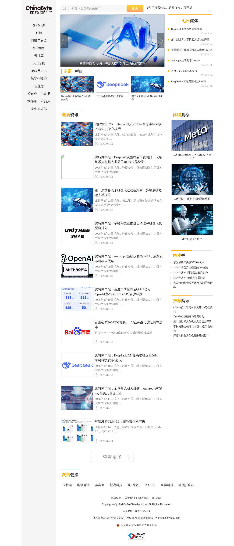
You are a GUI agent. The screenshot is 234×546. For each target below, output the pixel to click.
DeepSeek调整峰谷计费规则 (109, 96)
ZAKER (150, 485)
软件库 (32, 101)
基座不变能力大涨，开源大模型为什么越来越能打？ (112, 63)
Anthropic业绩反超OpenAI (185, 60)
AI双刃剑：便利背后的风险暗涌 (192, 198)
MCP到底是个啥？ (192, 239)
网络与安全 (39, 40)
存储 (39, 32)
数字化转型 (39, 78)
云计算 (39, 55)
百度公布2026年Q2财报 (184, 71)
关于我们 (130, 497)
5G (39, 71)
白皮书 (45, 93)
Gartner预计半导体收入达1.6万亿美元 (76, 98)
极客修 (100, 485)
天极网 (67, 485)
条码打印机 (187, 485)
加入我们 (157, 497)
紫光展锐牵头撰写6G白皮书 (189, 262)
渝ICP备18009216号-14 (136, 511)
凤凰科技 (167, 485)
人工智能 (38, 63)
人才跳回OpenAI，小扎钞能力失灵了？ (192, 156)
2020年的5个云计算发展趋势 (189, 277)
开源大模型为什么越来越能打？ (191, 335)
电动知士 (83, 485)
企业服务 (38, 48)
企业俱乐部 (39, 109)
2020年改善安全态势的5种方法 (190, 267)
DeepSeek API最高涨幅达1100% (188, 81)
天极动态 (116, 497)
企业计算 (38, 25)
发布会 (32, 93)
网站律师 (143, 497)
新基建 (39, 86)
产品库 (45, 101)
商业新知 (134, 485)
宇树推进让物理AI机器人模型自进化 (191, 50)
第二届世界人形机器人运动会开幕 (147, 98)
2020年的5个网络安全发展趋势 (190, 272)
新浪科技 (116, 485)
